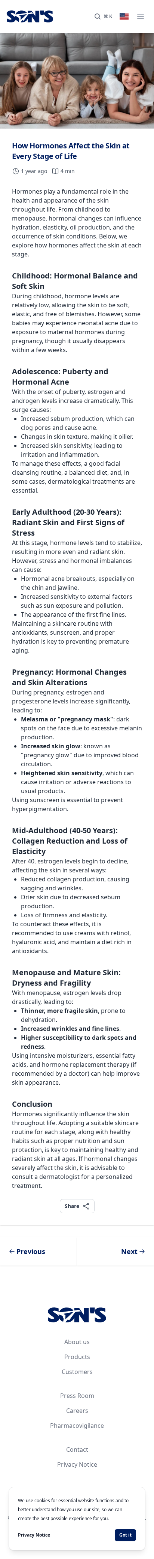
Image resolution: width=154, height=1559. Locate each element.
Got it (125, 1535)
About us (77, 1342)
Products (77, 1357)
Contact (77, 1449)
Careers (77, 1411)
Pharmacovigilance (77, 1425)
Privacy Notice (77, 1464)
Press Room (77, 1396)
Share (71, 1206)
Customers (77, 1372)
